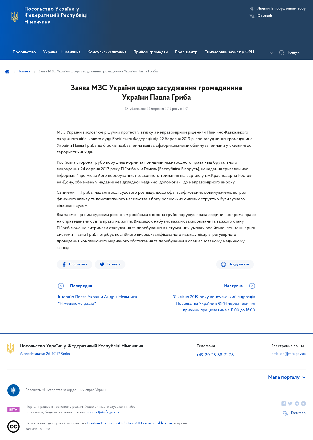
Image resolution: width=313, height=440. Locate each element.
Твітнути (114, 264)
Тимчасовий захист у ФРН (229, 52)
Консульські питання (107, 52)
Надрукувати (238, 264)
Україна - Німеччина (61, 52)
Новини (24, 71)
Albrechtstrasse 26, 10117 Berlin (45, 354)
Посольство (24, 52)
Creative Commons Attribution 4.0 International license (129, 423)
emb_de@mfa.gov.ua (288, 354)
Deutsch (264, 16)
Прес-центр (186, 52)
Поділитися (78, 264)
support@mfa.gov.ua (103, 412)
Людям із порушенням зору (281, 9)
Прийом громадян (151, 52)
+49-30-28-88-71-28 (215, 355)
